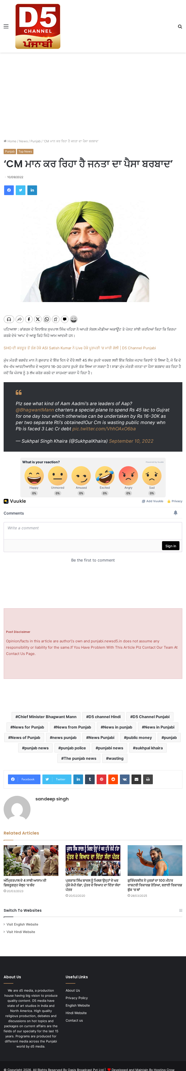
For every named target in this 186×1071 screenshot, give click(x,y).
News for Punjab (28, 727)
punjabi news (110, 747)
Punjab (36, 141)
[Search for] (180, 28)
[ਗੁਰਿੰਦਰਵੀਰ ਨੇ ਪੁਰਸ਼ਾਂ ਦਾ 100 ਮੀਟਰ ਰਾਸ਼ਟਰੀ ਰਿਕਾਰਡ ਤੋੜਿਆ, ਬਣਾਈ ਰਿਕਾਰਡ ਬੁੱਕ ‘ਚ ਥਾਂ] (155, 860)
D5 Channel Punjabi (151, 716)
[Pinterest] (101, 779)
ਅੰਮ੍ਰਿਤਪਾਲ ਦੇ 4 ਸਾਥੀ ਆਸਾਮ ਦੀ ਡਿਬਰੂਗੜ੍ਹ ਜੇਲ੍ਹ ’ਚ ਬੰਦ (25, 883)
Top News (25, 151)
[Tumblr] (90, 779)
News (23, 141)
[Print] (148, 779)
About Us (73, 990)
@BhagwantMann (35, 410)
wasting (116, 758)
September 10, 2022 (131, 441)
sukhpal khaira (149, 747)
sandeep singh (52, 799)
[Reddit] (113, 779)
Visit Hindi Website (21, 932)
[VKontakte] (125, 779)
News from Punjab (73, 727)
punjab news (36, 747)
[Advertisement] (93, 91)
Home (11, 141)
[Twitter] (20, 190)
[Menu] (6, 28)
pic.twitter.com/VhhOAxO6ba (104, 429)
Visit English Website (22, 924)
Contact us (74, 1020)
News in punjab (117, 727)
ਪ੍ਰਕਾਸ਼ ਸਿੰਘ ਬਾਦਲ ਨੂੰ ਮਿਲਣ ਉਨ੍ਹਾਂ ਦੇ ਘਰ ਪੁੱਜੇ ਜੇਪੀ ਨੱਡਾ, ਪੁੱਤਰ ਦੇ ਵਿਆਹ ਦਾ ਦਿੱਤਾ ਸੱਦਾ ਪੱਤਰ (93, 885)
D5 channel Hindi (105, 716)
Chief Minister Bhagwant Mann (47, 716)
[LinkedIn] (32, 190)
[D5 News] (38, 26)
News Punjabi (101, 737)
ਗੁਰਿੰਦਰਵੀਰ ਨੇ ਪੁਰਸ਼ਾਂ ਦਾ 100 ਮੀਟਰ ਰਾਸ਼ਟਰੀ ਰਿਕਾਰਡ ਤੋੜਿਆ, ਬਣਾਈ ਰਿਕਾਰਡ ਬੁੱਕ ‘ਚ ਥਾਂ (155, 885)
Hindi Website (76, 1013)
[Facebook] (9, 190)
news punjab (64, 737)
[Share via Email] (136, 779)
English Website (78, 1005)
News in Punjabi (159, 727)
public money (139, 737)
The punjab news (80, 758)
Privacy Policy (77, 998)
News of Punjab (25, 737)
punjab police (73, 747)
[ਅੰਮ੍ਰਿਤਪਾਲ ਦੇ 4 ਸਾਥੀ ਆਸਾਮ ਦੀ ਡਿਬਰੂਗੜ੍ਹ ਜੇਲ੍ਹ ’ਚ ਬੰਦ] (31, 860)
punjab (170, 737)
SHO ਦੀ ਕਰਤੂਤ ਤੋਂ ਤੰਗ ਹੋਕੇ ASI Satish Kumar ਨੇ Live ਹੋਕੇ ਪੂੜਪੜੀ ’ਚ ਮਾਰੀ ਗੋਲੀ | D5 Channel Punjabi (80, 348)
